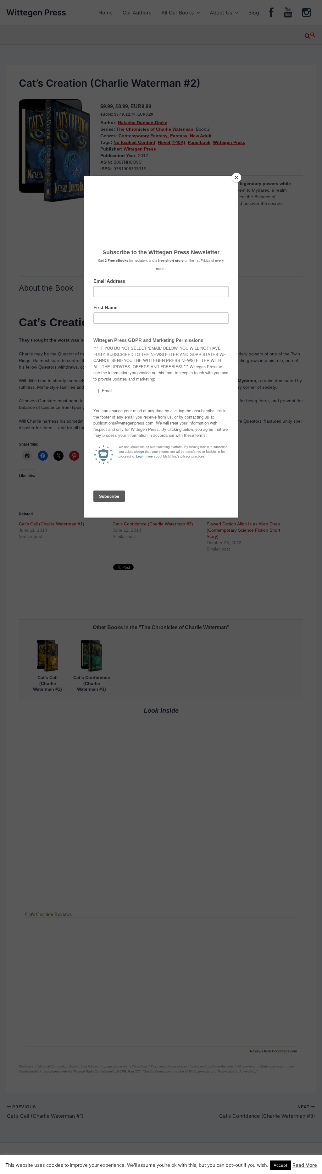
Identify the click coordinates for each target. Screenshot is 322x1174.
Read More (304, 1165)
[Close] (236, 177)
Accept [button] (280, 1165)
